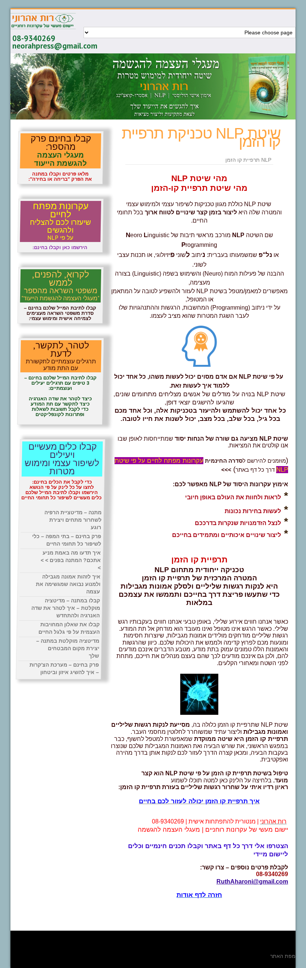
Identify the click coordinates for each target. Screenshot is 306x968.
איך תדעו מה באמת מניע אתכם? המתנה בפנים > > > (71, 560)
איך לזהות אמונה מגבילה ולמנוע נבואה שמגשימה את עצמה (68, 584)
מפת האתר (283, 956)
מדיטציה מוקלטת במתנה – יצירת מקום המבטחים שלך (67, 648)
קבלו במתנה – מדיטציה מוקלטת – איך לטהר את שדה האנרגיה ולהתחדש (65, 608)
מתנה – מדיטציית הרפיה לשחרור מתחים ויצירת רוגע (73, 519)
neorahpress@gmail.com (54, 46)
